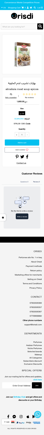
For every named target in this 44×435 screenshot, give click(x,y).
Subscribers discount (32, 360)
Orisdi (33, 428)
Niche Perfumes (35, 348)
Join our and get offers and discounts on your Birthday (24, 398)
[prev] (6, 54)
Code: (27, 123)
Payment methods (34, 266)
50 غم (22, 113)
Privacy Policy (35, 287)
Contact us (21, 163)
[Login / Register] (28, 7)
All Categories (35, 357)
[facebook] (8, 417)
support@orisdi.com (33, 324)
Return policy (36, 270)
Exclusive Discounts (33, 364)
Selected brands (35, 351)
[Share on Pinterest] (17, 157)
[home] (31, 7)
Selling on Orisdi (35, 279)
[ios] (28, 417)
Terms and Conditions (32, 283)
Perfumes (37, 342)
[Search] (40, 26)
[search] (35, 7)
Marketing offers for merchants (28, 274)
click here (37, 379)
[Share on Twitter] (22, 157)
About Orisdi (36, 261)
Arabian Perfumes (34, 345)
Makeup (38, 354)
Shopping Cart (17, 7)
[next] (38, 54)
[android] (34, 417)
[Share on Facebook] (27, 157)
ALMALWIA (19, 118)
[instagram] (21, 417)
